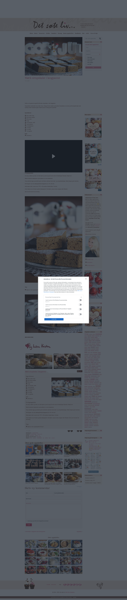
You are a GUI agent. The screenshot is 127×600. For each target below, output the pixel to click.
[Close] (86, 279)
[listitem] (63, 297)
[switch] (80, 300)
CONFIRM (54, 319)
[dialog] (63, 300)
